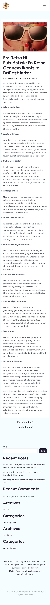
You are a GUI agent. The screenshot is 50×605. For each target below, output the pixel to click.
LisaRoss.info (34, 571)
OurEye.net (33, 568)
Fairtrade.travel (11, 561)
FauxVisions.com (18, 568)
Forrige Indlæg (25, 422)
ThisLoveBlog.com (36, 564)
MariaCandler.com (25, 574)
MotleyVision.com (17, 571)
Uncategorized (11, 78)
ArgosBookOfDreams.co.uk (32, 561)
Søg (5, 446)
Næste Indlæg (25, 427)
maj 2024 (7, 509)
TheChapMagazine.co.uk (14, 564)
